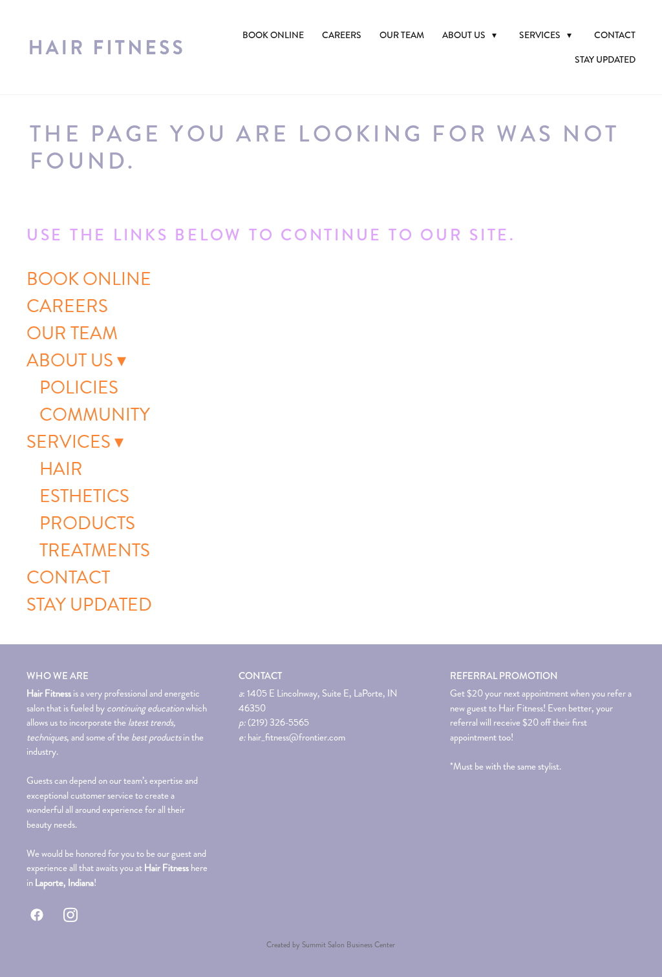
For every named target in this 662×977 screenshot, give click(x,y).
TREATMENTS (94, 550)
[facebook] (37, 915)
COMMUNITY (94, 415)
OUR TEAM (401, 34)
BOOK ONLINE (273, 34)
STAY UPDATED (605, 59)
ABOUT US (469, 34)
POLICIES (78, 388)
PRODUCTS (87, 523)
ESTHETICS (84, 496)
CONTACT (614, 34)
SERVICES (545, 34)
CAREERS (341, 34)
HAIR (61, 469)
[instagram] (70, 915)
